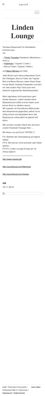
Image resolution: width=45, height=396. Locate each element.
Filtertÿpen (9, 63)
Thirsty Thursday (11, 57)
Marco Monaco (13, 71)
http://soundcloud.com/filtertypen (16, 166)
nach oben (36, 387)
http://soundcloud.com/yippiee (15, 174)
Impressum (7, 393)
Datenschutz (19, 393)
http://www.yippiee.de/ (12, 159)
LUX (4, 387)
